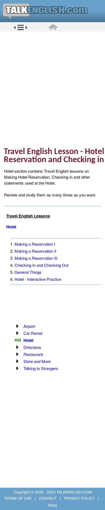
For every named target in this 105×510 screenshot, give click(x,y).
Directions (32, 347)
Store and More (37, 361)
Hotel (11, 227)
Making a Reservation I (35, 244)
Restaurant (33, 354)
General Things (28, 272)
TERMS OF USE (18, 498)
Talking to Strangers (40, 368)
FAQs (52, 505)
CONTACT (48, 498)
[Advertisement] (52, 89)
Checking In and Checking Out (41, 265)
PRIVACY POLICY (79, 498)
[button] (20, 29)
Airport (29, 326)
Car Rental (32, 333)
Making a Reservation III (36, 258)
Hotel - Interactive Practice (38, 279)
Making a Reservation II (35, 251)
